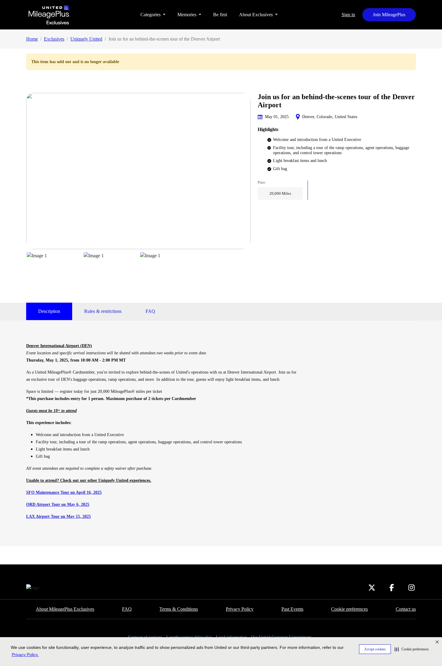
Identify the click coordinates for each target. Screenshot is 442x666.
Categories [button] (151, 14)
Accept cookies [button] (375, 649)
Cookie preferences (349, 609)
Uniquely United (86, 38)
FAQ (127, 609)
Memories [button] (187, 14)
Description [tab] (49, 311)
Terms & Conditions (178, 609)
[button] (411, 649)
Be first (220, 14)
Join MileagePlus (389, 14)
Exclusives (54, 38)
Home (32, 38)
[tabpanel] (162, 431)
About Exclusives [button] (256, 14)
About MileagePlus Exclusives (65, 609)
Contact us (406, 609)
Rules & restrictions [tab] (102, 311)
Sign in (348, 14)
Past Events (292, 609)
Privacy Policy (239, 609)
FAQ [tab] (150, 311)
